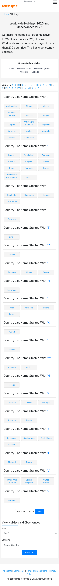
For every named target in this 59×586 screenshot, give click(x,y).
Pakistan (12, 403)
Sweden (11, 444)
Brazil (28, 177)
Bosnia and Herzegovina (11, 176)
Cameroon (29, 195)
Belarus (11, 162)
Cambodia (11, 195)
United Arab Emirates (12, 481)
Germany (12, 272)
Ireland (46, 308)
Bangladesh (29, 155)
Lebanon (12, 350)
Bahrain (11, 155)
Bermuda (29, 168)
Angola (46, 115)
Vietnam (12, 500)
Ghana (29, 272)
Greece (46, 272)
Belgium (29, 162)
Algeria (46, 106)
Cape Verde (12, 201)
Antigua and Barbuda (29, 123)
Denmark (12, 219)
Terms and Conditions (36, 571)
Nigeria (12, 385)
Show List (29, 552)
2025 (39, 511)
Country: (6, 540)
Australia (24, 72)
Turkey (29, 462)
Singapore (11, 438)
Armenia (12, 131)
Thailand (12, 462)
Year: (4, 528)
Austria (12, 138)
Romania (12, 420)
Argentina (46, 125)
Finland (12, 255)
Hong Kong (11, 290)
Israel (11, 314)
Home (6, 14)
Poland (29, 403)
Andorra (29, 115)
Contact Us (19, 571)
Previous (21, 511)
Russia (29, 420)
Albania (29, 106)
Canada (35, 72)
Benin (11, 168)
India (11, 69)
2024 (31, 511)
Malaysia (12, 367)
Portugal (46, 403)
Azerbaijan (29, 138)
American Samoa (12, 114)
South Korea (46, 438)
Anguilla (11, 125)
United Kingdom (42, 69)
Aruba (29, 131)
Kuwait (12, 332)
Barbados (46, 155)
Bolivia (46, 168)
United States (24, 69)
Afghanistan (11, 106)
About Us (7, 571)
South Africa (29, 438)
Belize (46, 162)
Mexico (29, 367)
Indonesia (29, 308)
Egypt (11, 237)
